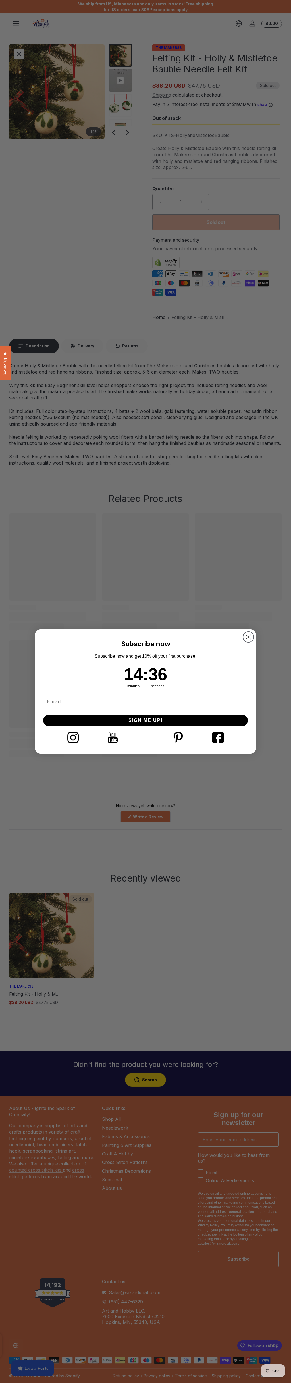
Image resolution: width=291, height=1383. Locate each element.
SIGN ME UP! (145, 720)
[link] (73, 737)
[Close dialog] (248, 637)
